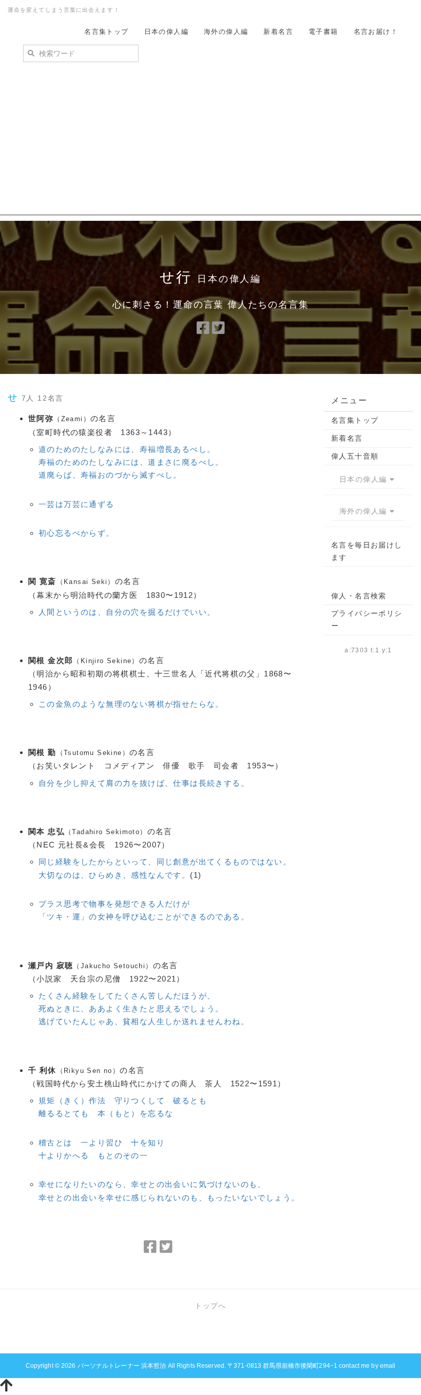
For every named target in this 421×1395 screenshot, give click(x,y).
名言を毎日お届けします (367, 551)
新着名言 (278, 31)
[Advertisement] (210, 143)
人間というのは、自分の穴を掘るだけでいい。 (127, 612)
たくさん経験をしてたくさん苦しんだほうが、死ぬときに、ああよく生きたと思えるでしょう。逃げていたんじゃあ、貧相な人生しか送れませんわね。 (144, 1008)
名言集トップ (106, 31)
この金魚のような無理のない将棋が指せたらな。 (131, 704)
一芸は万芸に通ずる (76, 504)
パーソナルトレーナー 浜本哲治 (122, 1365)
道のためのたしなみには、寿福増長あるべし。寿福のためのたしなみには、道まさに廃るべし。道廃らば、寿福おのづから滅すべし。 (131, 462)
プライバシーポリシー (367, 619)
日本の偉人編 (166, 31)
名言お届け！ (376, 31)
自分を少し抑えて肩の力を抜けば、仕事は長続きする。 (144, 783)
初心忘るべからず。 (76, 533)
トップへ (210, 1306)
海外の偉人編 (226, 31)
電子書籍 (323, 31)
